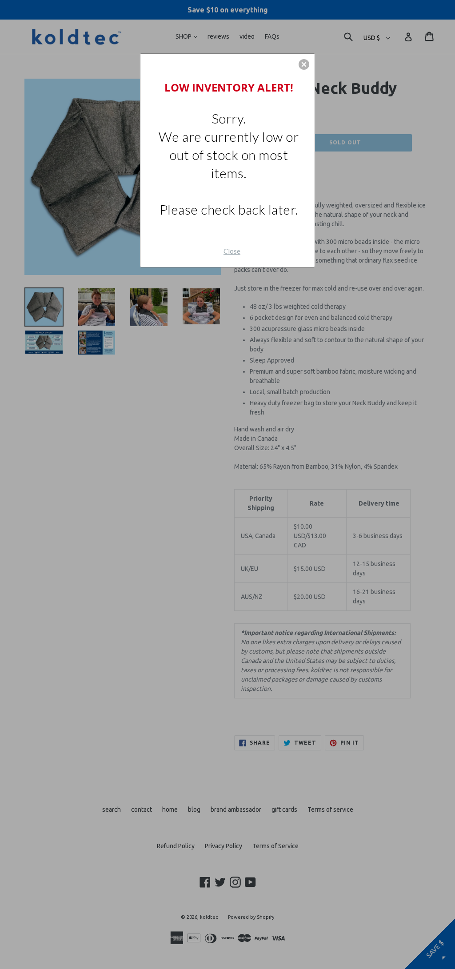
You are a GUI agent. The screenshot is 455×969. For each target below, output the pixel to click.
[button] (304, 64)
